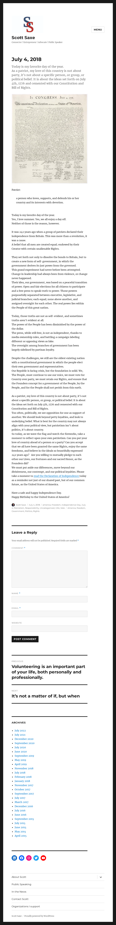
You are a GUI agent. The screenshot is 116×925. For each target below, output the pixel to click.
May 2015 (20, 831)
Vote (62, 508)
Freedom (56, 505)
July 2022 (20, 730)
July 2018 (20, 772)
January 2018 (22, 781)
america (47, 505)
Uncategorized (47, 508)
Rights (36, 511)
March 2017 (21, 802)
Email (16, 608)
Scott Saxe (23, 37)
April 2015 (21, 835)
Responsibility (32, 508)
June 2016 (20, 814)
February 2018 (23, 776)
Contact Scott (20, 899)
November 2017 (24, 785)
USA (57, 508)
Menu (98, 29)
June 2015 (20, 827)
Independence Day (71, 505)
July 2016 (20, 810)
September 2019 (24, 755)
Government (18, 511)
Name (16, 593)
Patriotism (19, 508)
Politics (28, 511)
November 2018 (24, 768)
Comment (18, 548)
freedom (81, 508)
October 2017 (22, 789)
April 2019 (21, 764)
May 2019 (20, 759)
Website (17, 623)
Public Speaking (21, 884)
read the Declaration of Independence (56, 475)
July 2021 (20, 734)
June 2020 (21, 751)
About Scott (19, 877)
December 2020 (24, 738)
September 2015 (24, 818)
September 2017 (24, 793)
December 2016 (24, 806)
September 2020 (24, 743)
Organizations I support (26, 906)
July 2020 (20, 747)
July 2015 (20, 823)
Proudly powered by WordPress (39, 916)
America (72, 508)
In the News (19, 891)
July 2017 (20, 797)
